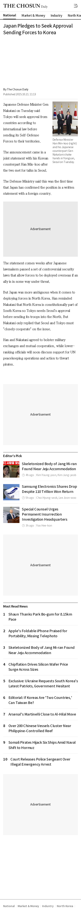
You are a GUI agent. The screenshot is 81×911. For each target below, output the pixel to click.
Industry (47, 906)
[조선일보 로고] (25, 6)
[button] (76, 6)
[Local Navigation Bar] (76, 6)
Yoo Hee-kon (44, 525)
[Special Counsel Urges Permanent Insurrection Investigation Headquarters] (11, 515)
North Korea (65, 906)
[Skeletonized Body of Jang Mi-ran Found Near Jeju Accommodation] (11, 469)
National (9, 906)
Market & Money (28, 906)
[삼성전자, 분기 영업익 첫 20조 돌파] (11, 492)
